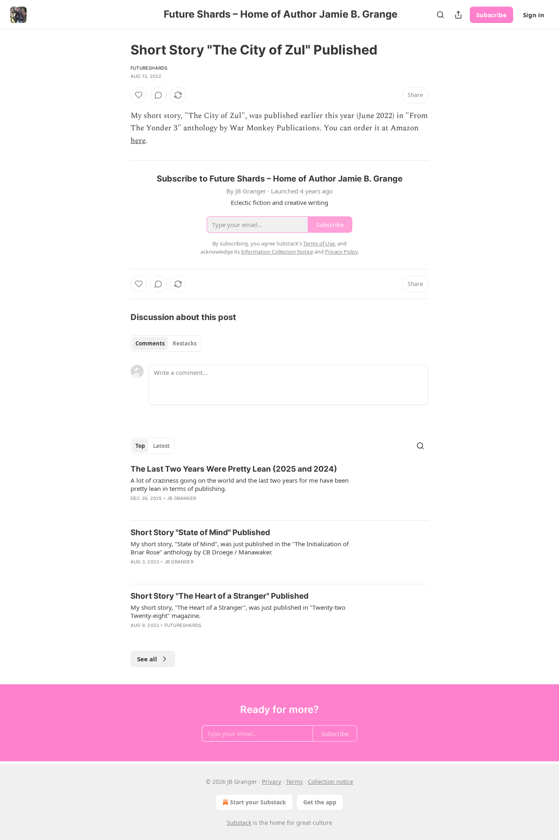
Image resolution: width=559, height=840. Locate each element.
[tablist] (166, 343)
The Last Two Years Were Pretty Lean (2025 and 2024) (234, 469)
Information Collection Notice (277, 251)
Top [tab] (140, 446)
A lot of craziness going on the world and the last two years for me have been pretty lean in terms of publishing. (240, 484)
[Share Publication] (458, 15)
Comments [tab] (150, 343)
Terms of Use (319, 243)
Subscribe (491, 15)
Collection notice (330, 782)
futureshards (149, 68)
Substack (239, 822)
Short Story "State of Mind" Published (200, 532)
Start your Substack (258, 802)
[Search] (440, 15)
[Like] (139, 95)
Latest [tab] (161, 446)
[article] (279, 489)
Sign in (533, 15)
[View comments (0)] (158, 95)
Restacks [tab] (184, 343)
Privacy (271, 782)
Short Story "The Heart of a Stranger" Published (220, 596)
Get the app (319, 802)
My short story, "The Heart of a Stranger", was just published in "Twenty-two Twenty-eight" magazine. (238, 611)
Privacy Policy (341, 251)
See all (147, 659)
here (138, 141)
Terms (294, 782)
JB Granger (181, 498)
